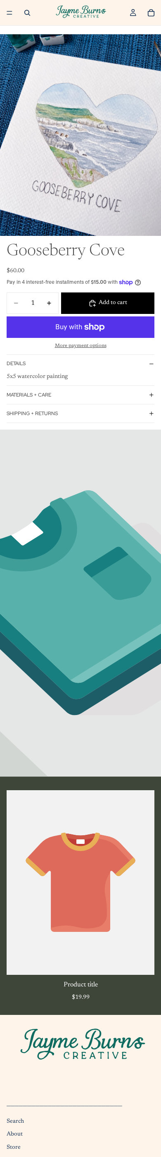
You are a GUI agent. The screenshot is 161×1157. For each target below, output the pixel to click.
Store (14, 1147)
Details (16, 363)
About (15, 1135)
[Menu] (9, 12)
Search (15, 1121)
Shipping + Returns (32, 413)
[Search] (27, 13)
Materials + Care (29, 395)
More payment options (81, 345)
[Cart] (151, 13)
